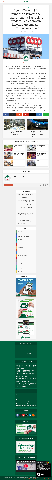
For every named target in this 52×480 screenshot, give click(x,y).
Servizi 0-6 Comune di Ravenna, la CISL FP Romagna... (41, 154)
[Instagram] (26, 415)
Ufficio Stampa (31, 31)
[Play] (17, 470)
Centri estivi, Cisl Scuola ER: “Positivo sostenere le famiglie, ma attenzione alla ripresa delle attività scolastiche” (25, 196)
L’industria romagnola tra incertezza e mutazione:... (42, 161)
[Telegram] (30, 415)
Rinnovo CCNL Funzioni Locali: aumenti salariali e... (19, 154)
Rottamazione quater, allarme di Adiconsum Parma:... (41, 146)
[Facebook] (17, 415)
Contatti (37, 478)
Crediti (41, 478)
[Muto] (32, 470)
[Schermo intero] (34, 470)
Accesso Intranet (27, 478)
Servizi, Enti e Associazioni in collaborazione (25, 353)
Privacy (48, 478)
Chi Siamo (18, 347)
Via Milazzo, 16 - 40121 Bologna (23, 395)
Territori (17, 351)
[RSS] (33, 415)
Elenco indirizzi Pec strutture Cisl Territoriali (26, 405)
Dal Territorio (26, 8)
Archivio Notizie (19, 355)
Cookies (44, 478)
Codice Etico (33, 478)
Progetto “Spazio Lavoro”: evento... (19, 161)
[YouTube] (23, 415)
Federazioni (18, 349)
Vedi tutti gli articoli (9, 185)
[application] (26, 466)
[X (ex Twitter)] (20, 415)
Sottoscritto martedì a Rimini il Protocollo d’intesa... (18, 146)
